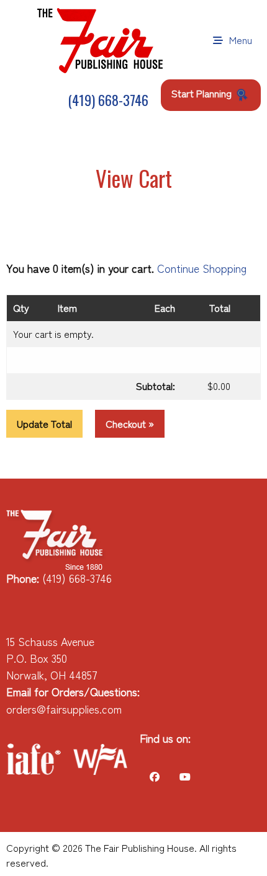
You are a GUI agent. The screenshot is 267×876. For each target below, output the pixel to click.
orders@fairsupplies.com (64, 709)
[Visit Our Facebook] (155, 776)
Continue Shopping (202, 268)
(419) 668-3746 (106, 100)
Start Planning (202, 93)
